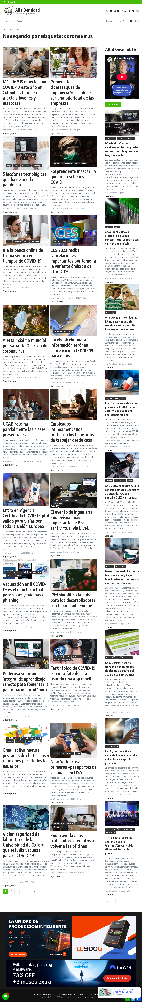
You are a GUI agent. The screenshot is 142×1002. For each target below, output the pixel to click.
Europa (9, 502)
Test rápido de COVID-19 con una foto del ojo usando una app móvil (73, 673)
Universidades (33, 412)
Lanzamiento (120, 481)
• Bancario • (102, 994)
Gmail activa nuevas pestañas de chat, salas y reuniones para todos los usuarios (26, 758)
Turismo (17, 332)
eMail (39, 738)
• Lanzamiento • (61, 994)
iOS (91, 823)
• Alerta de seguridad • (44, 994)
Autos (120, 138)
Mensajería (20, 742)
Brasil (56, 500)
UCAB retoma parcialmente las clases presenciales (24, 429)
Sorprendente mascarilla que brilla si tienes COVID (73, 176)
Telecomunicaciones (79, 500)
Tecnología (37, 166)
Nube (56, 586)
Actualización (59, 823)
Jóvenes (19, 73)
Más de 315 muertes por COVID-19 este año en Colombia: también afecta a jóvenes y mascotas (25, 92)
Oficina (16, 166)
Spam (19, 576)
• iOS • (81, 994)
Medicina (114, 398)
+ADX (60, 656)
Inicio (5, 29)
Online (25, 242)
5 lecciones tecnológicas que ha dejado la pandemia (25, 179)
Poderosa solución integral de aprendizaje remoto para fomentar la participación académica (26, 681)
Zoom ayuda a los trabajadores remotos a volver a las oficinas (72, 840)
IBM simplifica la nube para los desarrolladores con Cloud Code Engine (73, 600)
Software (114, 746)
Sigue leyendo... (10, 133)
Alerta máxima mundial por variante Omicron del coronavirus (26, 345)
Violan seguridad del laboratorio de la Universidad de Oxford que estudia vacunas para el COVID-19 (23, 844)
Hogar (9, 166)
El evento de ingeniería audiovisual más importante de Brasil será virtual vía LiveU (71, 520)
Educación (11, 412)
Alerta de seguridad (14, 572)
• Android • (73, 994)
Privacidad (37, 572)
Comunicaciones (28, 738)
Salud (27, 73)
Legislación (127, 658)
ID (63, 753)
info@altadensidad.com (91, 997)
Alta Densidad (27, 10)
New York (69, 753)
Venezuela (10, 415)
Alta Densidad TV (79, 656)
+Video (67, 656)
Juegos (109, 227)
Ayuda (19, 21)
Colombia (10, 73)
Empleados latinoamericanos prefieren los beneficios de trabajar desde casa (72, 432)
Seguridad (70, 73)
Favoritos (10, 742)
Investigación (67, 163)
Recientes (113, 104)
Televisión (58, 504)
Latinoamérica (22, 665)
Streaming (65, 500)
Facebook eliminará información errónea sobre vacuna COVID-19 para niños (71, 347)
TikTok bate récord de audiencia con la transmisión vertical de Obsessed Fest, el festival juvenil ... (120, 845)
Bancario (17, 242)
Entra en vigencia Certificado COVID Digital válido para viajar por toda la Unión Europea (26, 518)
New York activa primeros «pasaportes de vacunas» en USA (73, 767)
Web (29, 742)
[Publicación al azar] (131, 21)
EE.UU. (56, 163)
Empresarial (58, 73)
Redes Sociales (60, 331)
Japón (77, 163)
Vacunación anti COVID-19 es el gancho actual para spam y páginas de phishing (25, 592)
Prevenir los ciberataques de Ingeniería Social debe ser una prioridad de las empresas (72, 92)
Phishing (27, 572)
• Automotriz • (90, 994)
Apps (8, 21)
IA (3, 21)
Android (10, 738)
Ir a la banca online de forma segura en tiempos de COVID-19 (23, 255)
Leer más (109, 196)
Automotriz (110, 138)
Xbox (117, 227)
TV (14, 21)
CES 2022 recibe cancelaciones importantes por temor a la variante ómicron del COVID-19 (73, 260)
